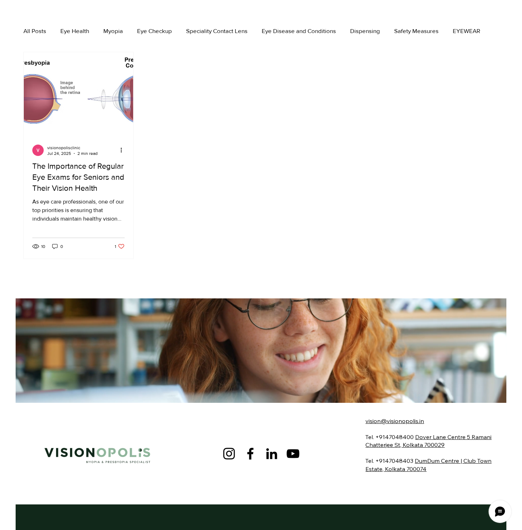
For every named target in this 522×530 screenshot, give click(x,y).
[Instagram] (229, 453)
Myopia (113, 30)
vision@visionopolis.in (394, 420)
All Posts (34, 30)
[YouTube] (293, 453)
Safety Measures (416, 30)
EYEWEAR (466, 30)
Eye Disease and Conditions (299, 30)
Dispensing (365, 30)
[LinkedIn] (271, 453)
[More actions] (123, 150)
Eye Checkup (154, 30)
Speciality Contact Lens (217, 30)
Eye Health (74, 30)
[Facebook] (250, 453)
